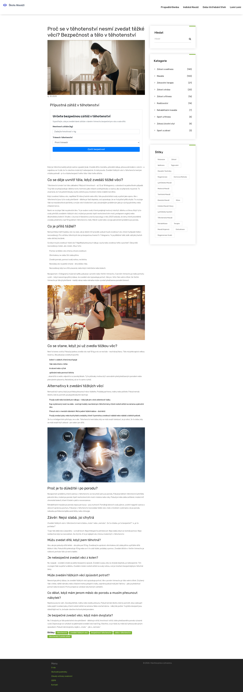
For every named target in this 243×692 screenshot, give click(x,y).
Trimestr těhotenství (62, 137)
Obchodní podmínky (59, 672)
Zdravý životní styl (174, 124)
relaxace (161, 159)
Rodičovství (174, 103)
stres (178, 200)
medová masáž (163, 189)
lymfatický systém (165, 212)
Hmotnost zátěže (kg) (63, 127)
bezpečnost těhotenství (101, 633)
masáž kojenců (163, 229)
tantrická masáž (164, 194)
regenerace (162, 177)
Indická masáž (191, 7)
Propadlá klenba (170, 7)
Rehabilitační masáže (174, 110)
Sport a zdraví (174, 130)
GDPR (53, 680)
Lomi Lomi (235, 7)
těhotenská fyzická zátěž (59, 636)
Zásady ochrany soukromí (61, 676)
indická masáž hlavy (165, 206)
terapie (177, 224)
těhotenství (62, 633)
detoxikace (180, 229)
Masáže (174, 76)
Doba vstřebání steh (214, 7)
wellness (161, 165)
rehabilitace (162, 224)
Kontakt (54, 685)
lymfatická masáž (165, 183)
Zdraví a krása (174, 90)
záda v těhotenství (123, 633)
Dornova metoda (180, 177)
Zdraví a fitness (174, 96)
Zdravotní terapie (174, 83)
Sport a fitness (174, 117)
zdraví (173, 159)
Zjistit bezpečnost (96, 149)
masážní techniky (164, 171)
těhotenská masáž (165, 218)
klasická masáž (163, 200)
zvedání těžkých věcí (79, 633)
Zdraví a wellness (174, 69)
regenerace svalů (165, 235)
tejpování (174, 165)
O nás (53, 668)
